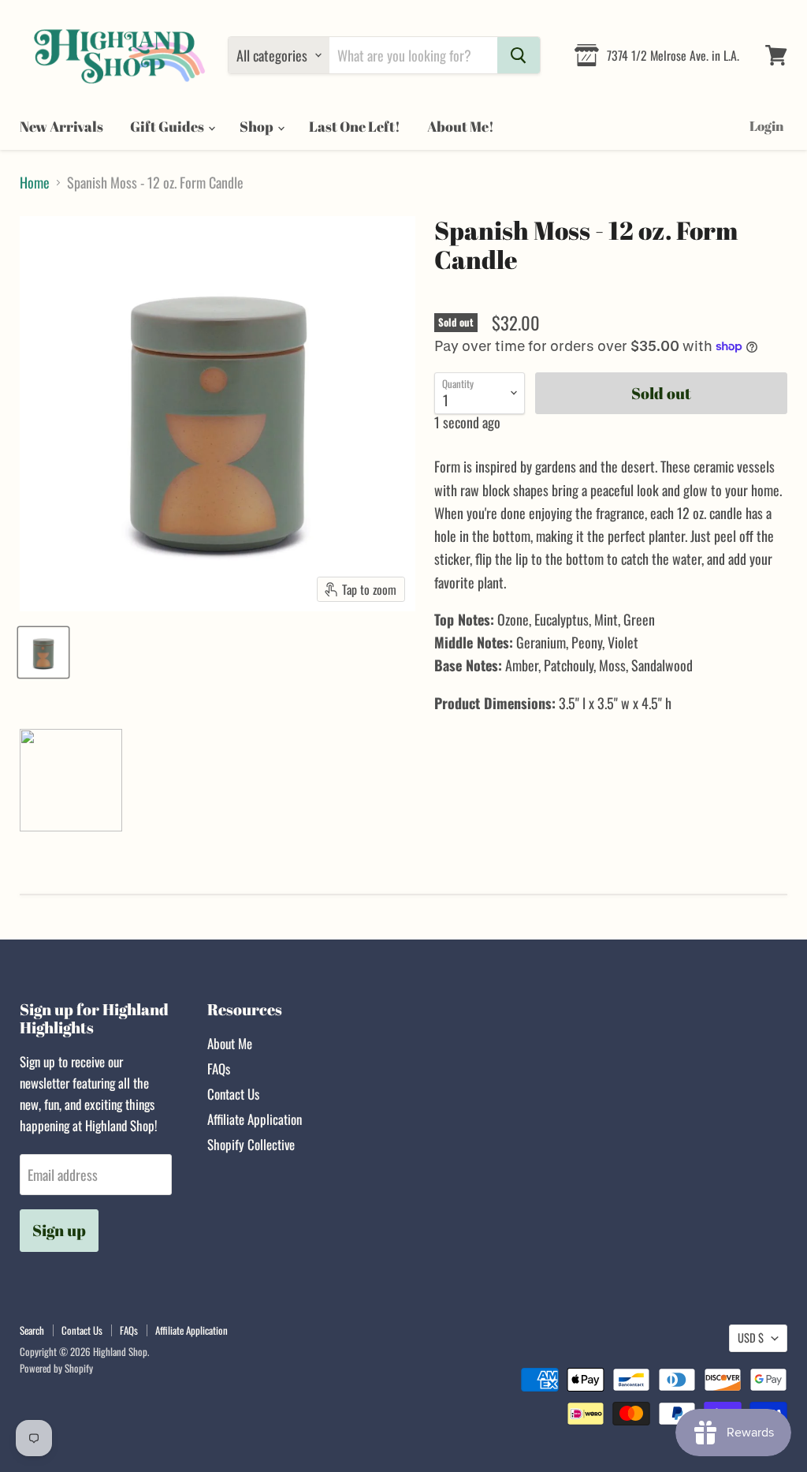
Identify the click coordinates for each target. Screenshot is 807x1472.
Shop (258, 126)
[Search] (518, 55)
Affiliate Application (254, 1119)
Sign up (59, 1230)
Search (32, 1330)
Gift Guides (168, 126)
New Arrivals (61, 126)
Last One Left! (354, 126)
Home (35, 182)
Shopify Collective (251, 1144)
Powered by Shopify (56, 1368)
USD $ (751, 1337)
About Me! (460, 126)
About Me (229, 1043)
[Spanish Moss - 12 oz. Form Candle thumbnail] (43, 652)
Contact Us (233, 1094)
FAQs (218, 1068)
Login (766, 126)
